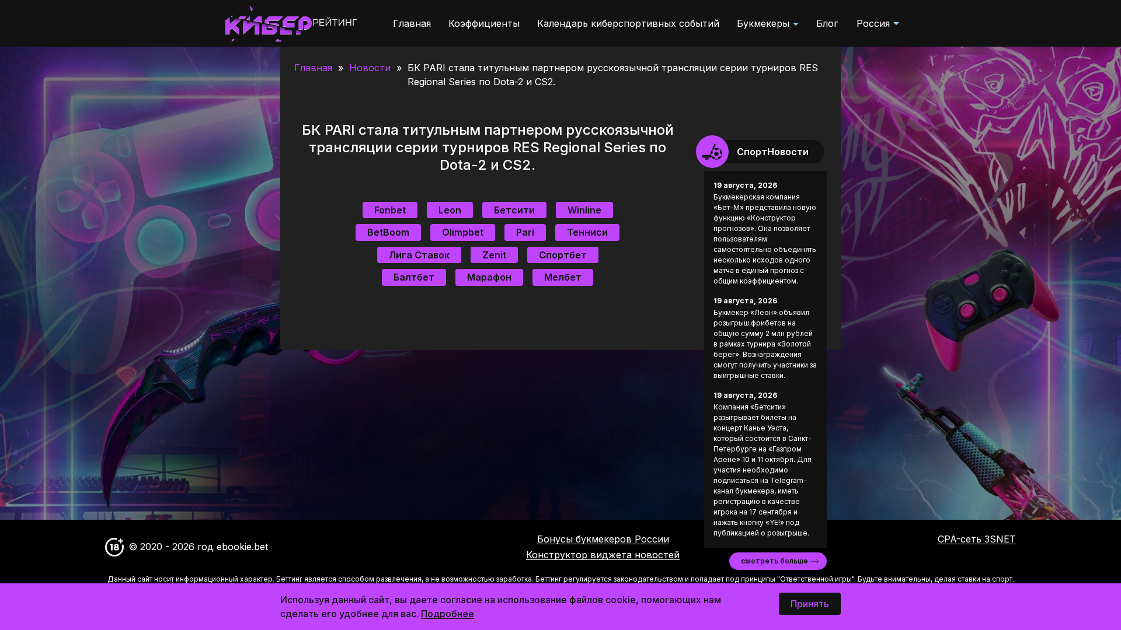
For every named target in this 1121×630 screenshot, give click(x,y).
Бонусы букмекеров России (603, 539)
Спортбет (563, 255)
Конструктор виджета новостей (603, 555)
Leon (449, 210)
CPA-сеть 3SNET (977, 539)
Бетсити (514, 210)
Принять (810, 604)
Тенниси (587, 232)
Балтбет (414, 277)
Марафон (489, 277)
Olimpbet (462, 232)
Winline (584, 210)
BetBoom (388, 232)
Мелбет (563, 277)
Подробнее (447, 614)
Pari (525, 232)
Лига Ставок (419, 255)
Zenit (494, 255)
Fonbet (390, 210)
